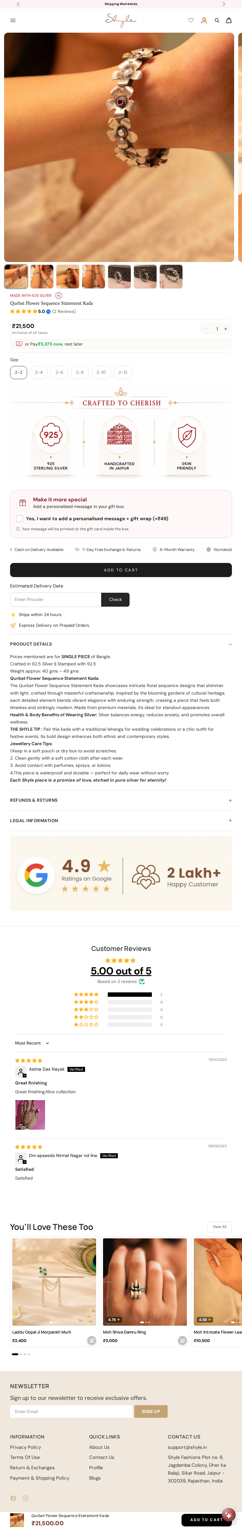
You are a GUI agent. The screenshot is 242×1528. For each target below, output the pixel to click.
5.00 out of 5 (121, 971)
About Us (99, 1447)
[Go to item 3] (68, 276)
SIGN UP (151, 1411)
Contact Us (101, 1457)
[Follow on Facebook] (13, 1498)
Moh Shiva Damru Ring (124, 1332)
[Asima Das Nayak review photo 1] (30, 1115)
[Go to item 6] (145, 276)
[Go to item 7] (171, 276)
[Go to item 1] (16, 276)
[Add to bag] (91, 1340)
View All (220, 1226)
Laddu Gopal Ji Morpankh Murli (41, 1332)
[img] (28, 1060)
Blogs (95, 1478)
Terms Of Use (25, 1457)
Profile (96, 1468)
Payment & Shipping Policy (39, 1478)
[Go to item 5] (119, 276)
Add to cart (121, 570)
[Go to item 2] (42, 276)
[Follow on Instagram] (25, 1498)
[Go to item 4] (94, 276)
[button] (23, 311)
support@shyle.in (187, 1447)
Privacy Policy (25, 1447)
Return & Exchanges (32, 1468)
